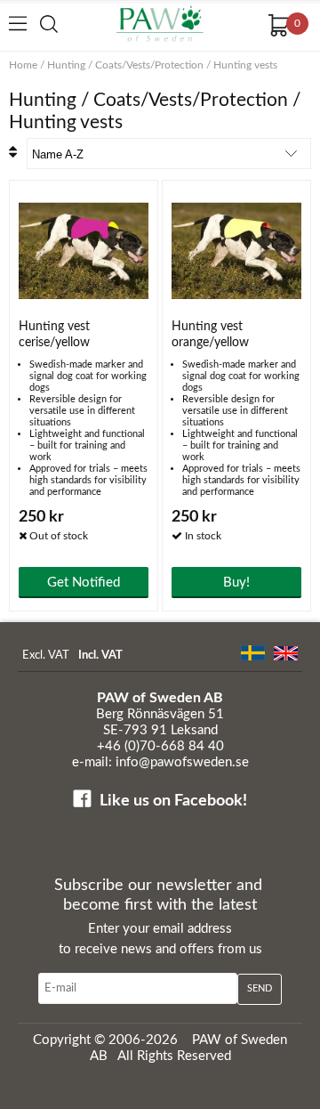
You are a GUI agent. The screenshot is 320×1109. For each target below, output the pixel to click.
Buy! (236, 582)
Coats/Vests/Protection (149, 65)
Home (23, 65)
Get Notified (83, 582)
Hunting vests (245, 65)
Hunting (66, 65)
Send (259, 988)
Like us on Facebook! (173, 801)
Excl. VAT (45, 655)
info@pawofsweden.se (182, 762)
